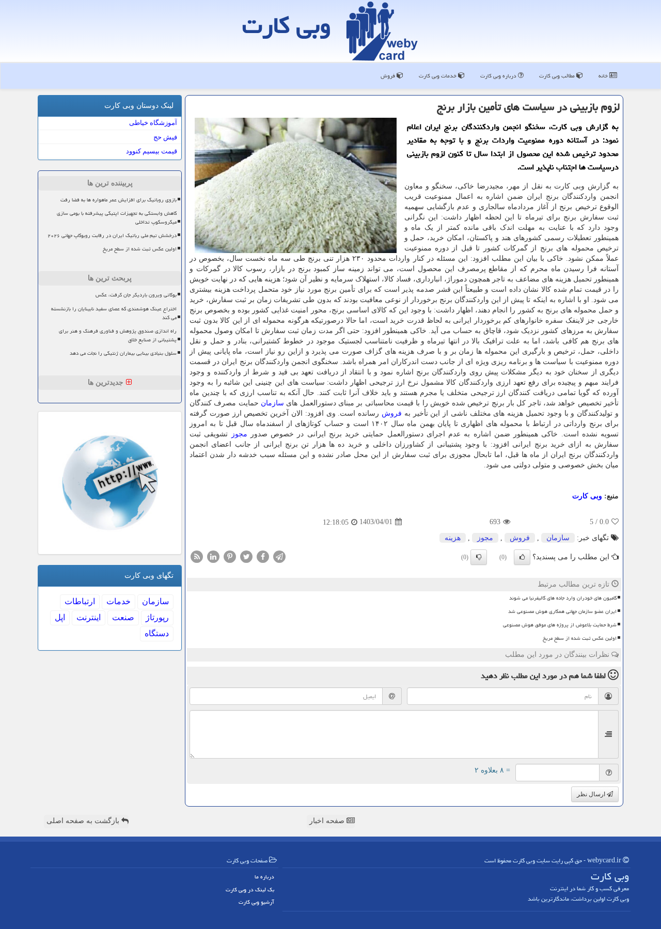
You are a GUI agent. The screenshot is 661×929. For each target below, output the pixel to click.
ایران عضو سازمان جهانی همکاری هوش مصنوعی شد (562, 611)
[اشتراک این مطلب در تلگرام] (279, 556)
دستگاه (157, 633)
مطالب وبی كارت (557, 75)
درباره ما (264, 876)
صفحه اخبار (328, 821)
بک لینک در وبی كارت (250, 889)
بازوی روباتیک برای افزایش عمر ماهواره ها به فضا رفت (118, 200)
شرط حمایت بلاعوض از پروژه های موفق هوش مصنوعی (560, 625)
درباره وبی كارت (499, 75)
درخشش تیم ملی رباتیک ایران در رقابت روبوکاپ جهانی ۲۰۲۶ (112, 235)
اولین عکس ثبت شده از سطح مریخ (580, 638)
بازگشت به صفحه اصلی (83, 821)
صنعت (123, 617)
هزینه (453, 538)
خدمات (118, 601)
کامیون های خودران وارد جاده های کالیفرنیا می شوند (563, 598)
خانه (604, 75)
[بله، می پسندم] (522, 557)
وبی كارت (286, 25)
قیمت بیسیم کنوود (151, 151)
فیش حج (165, 137)
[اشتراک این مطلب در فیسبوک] (263, 556)
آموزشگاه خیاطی (153, 123)
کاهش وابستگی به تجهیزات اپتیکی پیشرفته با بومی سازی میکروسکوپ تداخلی (117, 217)
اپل (60, 617)
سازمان (272, 403)
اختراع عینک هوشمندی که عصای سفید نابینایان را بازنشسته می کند (114, 313)
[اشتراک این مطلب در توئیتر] (246, 556)
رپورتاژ (157, 617)
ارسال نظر (592, 794)
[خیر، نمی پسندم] (478, 557)
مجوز (239, 434)
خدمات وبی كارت (438, 75)
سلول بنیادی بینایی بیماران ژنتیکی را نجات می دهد (123, 353)
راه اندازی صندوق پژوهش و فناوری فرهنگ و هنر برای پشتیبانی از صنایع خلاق (118, 335)
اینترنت (88, 617)
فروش (389, 75)
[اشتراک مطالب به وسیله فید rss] (197, 556)
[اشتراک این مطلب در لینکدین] (213, 556)
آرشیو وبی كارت (256, 901)
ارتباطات (80, 601)
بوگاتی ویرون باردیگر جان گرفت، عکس (136, 295)
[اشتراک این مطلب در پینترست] (230, 556)
